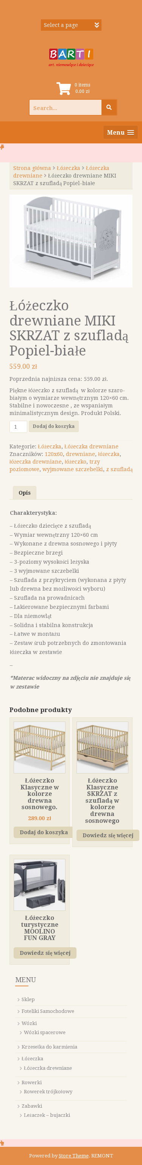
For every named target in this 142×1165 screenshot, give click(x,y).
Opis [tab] (25, 493)
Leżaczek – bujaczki (47, 1115)
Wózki (29, 1023)
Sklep (28, 999)
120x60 (54, 454)
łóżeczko (75, 462)
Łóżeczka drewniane (91, 446)
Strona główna (32, 168)
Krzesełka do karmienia (49, 1047)
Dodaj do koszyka (54, 426)
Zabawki (32, 1106)
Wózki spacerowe (45, 1032)
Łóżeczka (68, 168)
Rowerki (32, 1082)
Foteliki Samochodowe (48, 1011)
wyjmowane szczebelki (72, 469)
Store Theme (74, 1156)
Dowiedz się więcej (108, 835)
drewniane (80, 454)
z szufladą (119, 469)
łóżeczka (109, 454)
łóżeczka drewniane (35, 462)
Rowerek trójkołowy (48, 1091)
